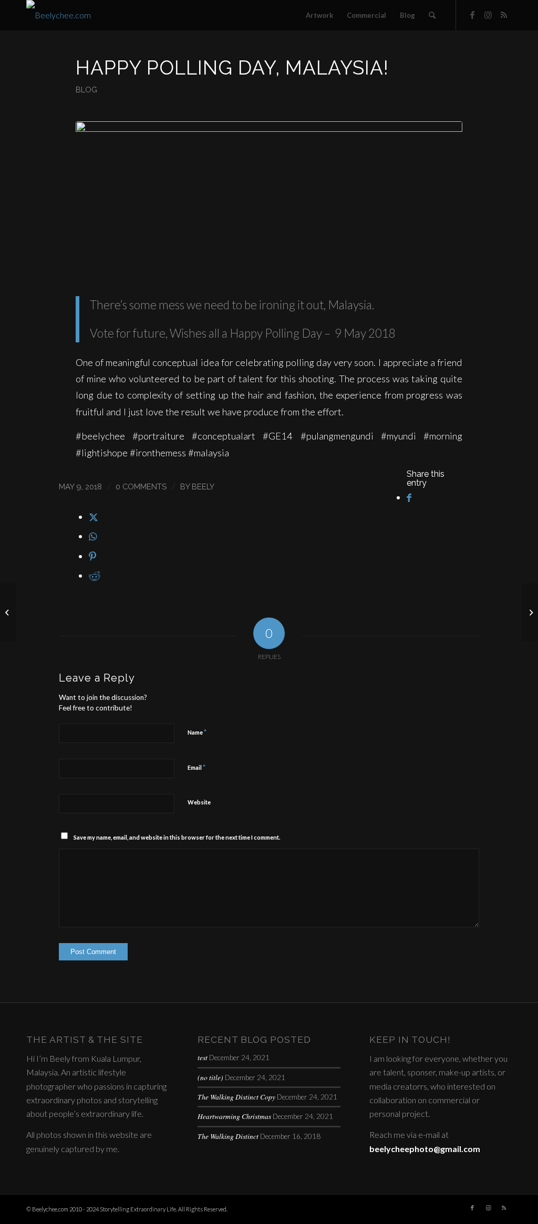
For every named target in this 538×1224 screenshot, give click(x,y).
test (203, 1057)
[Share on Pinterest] (92, 556)
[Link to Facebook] (472, 15)
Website (199, 802)
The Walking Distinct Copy (236, 1097)
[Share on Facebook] (409, 497)
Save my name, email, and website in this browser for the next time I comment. (177, 837)
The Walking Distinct (228, 1136)
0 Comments (141, 486)
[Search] (432, 15)
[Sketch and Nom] (8, 612)
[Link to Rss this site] (504, 15)
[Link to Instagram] (488, 15)
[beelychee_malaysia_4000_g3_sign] (269, 201)
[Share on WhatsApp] (93, 536)
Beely (203, 486)
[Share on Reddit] (94, 575)
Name (197, 732)
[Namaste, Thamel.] (530, 612)
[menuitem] (319, 15)
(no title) (210, 1077)
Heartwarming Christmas (234, 1116)
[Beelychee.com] (58, 15)
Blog (86, 89)
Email (196, 767)
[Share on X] (93, 516)
